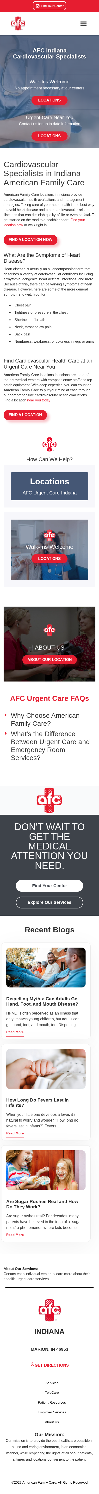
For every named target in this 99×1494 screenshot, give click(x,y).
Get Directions (52, 1365)
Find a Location (25, 415)
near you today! (39, 400)
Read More (15, 1032)
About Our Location (49, 660)
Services (51, 1383)
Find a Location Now (30, 240)
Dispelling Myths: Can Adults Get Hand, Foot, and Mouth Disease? (42, 1001)
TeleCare (52, 1392)
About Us (52, 1422)
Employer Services (52, 1412)
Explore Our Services (49, 902)
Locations (49, 100)
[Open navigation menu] (83, 24)
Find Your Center (52, 6)
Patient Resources (52, 1402)
